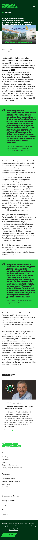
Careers (4, 462)
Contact (5, 514)
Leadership (5, 459)
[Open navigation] (34, 6)
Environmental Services (10, 496)
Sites (4, 505)
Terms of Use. (13, 530)
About (4, 452)
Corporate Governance (9, 465)
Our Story (5, 457)
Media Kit (5, 487)
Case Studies (6, 484)
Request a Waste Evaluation (11, 481)
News (4, 510)
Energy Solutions (8, 500)
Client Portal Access (8, 479)
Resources (6, 474)
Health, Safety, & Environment (12, 468)
